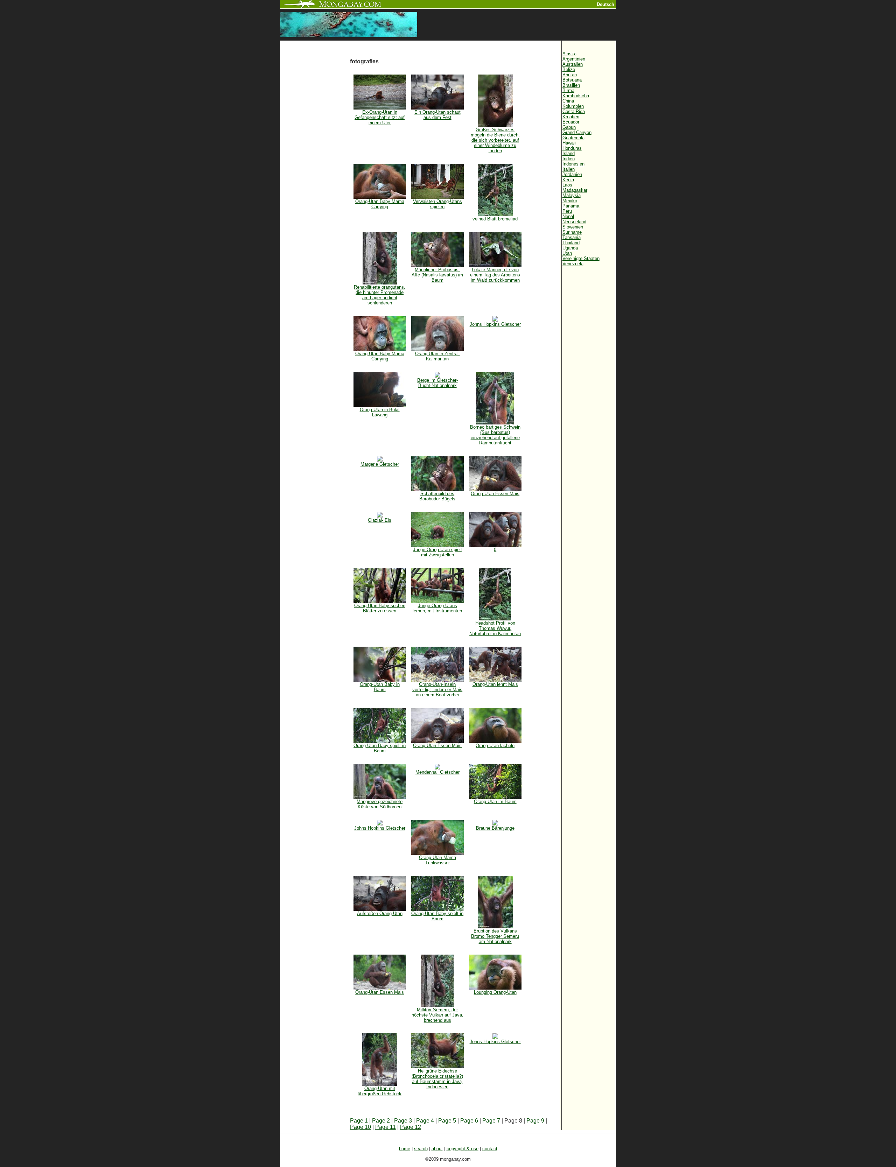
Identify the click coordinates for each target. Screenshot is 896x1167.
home (404, 1148)
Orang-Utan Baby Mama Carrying (379, 204)
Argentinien (573, 59)
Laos (567, 185)
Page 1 (359, 1121)
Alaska (569, 53)
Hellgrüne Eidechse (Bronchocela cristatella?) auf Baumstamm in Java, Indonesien (437, 1078)
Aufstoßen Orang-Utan (379, 913)
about (437, 1148)
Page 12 (410, 1127)
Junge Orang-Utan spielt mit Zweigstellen (437, 552)
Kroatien (570, 116)
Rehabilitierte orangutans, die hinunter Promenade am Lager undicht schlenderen (379, 294)
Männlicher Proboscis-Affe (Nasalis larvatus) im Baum (437, 275)
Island (568, 153)
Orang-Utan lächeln (495, 745)
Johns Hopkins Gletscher (495, 324)
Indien (568, 158)
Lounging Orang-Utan (495, 992)
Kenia (568, 179)
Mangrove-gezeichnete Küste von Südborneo (379, 804)
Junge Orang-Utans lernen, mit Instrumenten (437, 608)
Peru (567, 211)
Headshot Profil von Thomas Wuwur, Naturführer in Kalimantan (495, 628)
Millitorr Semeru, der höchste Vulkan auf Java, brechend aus (437, 1015)
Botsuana (572, 80)
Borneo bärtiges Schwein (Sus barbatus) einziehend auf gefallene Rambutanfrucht (495, 434)
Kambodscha (575, 95)
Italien (568, 169)
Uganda (570, 248)
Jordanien (572, 174)
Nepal (568, 216)
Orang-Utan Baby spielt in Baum (380, 748)
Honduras (572, 148)
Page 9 (535, 1121)
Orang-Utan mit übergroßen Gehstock (379, 1091)
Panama (570, 206)
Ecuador (570, 122)
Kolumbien (573, 106)
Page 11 (385, 1127)
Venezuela (572, 263)
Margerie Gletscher (379, 464)
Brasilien (571, 85)
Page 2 (381, 1121)
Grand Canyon (577, 132)
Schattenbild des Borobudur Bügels (437, 496)
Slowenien (572, 227)
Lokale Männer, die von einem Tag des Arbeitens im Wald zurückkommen (495, 275)
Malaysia (571, 195)
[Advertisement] (315, 158)
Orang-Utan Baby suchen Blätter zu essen (379, 608)
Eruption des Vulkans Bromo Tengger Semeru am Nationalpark (495, 936)
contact (489, 1148)
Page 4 (425, 1121)
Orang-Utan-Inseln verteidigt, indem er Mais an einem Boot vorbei (437, 689)
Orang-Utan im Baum (495, 801)
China (568, 101)
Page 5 (447, 1121)
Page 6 (469, 1121)
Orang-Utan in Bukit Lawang (380, 412)
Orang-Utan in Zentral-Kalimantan (437, 356)
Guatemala (573, 137)
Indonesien (573, 164)
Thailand (571, 242)
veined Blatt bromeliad (495, 219)
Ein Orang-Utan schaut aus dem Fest (437, 115)
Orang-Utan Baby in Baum (380, 687)
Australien (572, 64)
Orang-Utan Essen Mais (495, 493)
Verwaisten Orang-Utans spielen (437, 204)
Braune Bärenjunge (495, 828)
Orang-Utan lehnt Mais (495, 684)
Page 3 (403, 1121)
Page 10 (360, 1127)
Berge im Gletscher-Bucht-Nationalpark (437, 383)
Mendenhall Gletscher (437, 772)
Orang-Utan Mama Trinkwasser (437, 860)
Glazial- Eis (379, 520)
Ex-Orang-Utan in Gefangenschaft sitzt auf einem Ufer (380, 117)
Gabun (569, 127)
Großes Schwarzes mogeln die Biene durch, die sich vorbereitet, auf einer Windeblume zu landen (495, 140)
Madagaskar (574, 190)
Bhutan (569, 74)
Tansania (571, 237)
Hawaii (569, 143)
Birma (568, 90)
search (421, 1148)
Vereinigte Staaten (581, 258)
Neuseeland (574, 221)
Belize (568, 69)
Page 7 (491, 1121)
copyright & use (462, 1148)
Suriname (572, 232)
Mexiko (569, 200)
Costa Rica (573, 111)
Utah (567, 253)
